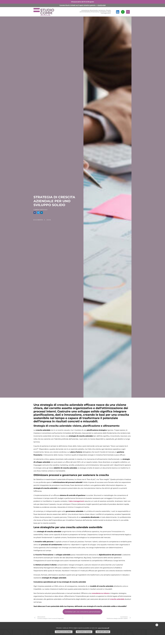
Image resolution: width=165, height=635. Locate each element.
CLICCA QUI (102, 5)
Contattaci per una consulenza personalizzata (82, 612)
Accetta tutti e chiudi (103, 632)
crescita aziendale (117, 599)
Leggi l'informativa (103, 628)
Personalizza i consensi (84, 632)
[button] (35, 212)
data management (76, 501)
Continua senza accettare (63, 632)
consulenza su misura (100, 593)
